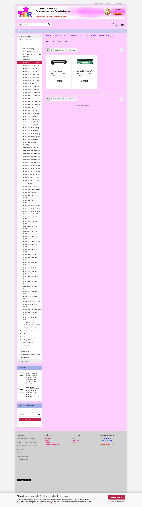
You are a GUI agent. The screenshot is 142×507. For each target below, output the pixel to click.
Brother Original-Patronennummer (30, 331)
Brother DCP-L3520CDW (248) (30, 268)
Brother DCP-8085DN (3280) (31, 150)
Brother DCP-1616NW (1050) (31, 92)
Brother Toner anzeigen (28, 49)
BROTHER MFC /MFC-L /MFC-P (31, 325)
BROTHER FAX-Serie (28, 322)
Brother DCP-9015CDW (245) (31, 165)
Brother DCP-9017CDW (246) (31, 168)
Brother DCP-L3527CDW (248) (30, 283)
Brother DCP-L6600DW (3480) (30, 305)
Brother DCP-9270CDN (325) (31, 180)
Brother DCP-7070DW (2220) (31, 137)
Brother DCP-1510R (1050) (31, 65)
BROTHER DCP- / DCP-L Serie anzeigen (32, 55)
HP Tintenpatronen (25, 346)
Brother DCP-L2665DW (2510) (30, 250)
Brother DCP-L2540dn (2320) (31, 205)
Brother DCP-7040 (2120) (30, 110)
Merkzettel (119, 3)
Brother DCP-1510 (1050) (30, 59)
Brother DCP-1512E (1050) (31, 77)
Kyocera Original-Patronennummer (30, 355)
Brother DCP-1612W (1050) (31, 89)
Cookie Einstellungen (23, 459)
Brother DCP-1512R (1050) (31, 80)
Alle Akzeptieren (116, 497)
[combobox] (60, 50)
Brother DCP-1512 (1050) (30, 71)
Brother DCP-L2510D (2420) (31, 189)
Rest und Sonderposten (25, 361)
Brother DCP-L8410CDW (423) (30, 313)
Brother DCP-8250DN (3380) (31, 162)
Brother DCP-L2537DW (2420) (30, 201)
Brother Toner (24, 46)
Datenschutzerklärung (49, 503)
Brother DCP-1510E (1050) (31, 62)
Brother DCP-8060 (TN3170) (31, 140)
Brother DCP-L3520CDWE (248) (30, 273)
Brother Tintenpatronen (27, 43)
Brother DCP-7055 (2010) (30, 116)
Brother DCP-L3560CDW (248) (30, 297)
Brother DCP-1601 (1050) (30, 83)
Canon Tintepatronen (26, 334)
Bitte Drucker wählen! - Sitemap (26, 438)
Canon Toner (24, 337)
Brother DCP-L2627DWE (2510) (30, 232)
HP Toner (23, 349)
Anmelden (29, 419)
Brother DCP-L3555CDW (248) (30, 292)
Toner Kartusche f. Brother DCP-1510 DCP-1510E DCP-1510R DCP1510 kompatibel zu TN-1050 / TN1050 (58, 73)
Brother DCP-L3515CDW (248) (30, 263)
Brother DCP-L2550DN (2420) (32, 208)
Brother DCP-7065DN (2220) (31, 134)
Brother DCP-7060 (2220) (30, 125)
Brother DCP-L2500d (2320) (31, 186)
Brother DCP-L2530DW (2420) (30, 196)
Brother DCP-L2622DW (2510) (30, 223)
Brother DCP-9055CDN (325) (31, 177)
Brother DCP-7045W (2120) (31, 113)
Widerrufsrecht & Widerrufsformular (27, 446)
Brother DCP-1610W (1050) (31, 86)
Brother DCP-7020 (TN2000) (31, 101)
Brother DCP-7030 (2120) (30, 107)
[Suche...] (49, 24)
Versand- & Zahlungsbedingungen (27, 442)
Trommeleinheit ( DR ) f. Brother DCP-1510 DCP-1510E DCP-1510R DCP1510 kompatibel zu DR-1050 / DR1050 (84, 73)
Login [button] (109, 3)
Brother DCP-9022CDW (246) (31, 174)
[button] (99, 3)
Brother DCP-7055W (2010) (31, 119)
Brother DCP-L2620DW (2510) (30, 218)
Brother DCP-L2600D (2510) (31, 214)
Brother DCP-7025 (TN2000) (31, 104)
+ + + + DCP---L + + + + (29, 183)
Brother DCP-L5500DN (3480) (32, 301)
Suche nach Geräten (25, 36)
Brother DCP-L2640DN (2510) (32, 241)
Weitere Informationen (117, 502)
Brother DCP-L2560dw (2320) (31, 211)
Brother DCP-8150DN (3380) (31, 156)
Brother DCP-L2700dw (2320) (31, 254)
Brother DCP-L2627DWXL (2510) (30, 237)
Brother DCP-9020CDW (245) (31, 171)
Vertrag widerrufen (24, 480)
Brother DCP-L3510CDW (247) (30, 258)
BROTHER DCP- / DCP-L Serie (30, 52)
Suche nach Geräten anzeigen (29, 40)
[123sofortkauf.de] (71, 12)
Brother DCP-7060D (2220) (31, 128)
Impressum (20, 449)
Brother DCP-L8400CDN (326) (32, 309)
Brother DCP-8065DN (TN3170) (29, 144)
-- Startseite (21, 31)
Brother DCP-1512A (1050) (31, 74)
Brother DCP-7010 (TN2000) (31, 95)
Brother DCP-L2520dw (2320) (31, 192)
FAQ (74, 438)
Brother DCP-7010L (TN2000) (31, 98)
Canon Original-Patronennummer (29, 340)
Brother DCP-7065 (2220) (30, 131)
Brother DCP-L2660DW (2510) (30, 245)
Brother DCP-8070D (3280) (31, 147)
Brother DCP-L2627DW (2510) (30, 228)
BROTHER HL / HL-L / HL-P (30, 328)
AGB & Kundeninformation (24, 453)
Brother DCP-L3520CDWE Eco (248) (32, 278)
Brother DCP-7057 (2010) (30, 122)
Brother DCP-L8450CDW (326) (30, 318)
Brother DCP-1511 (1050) (30, 68)
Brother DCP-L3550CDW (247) (30, 287)
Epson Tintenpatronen (26, 343)
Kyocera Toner (24, 351)
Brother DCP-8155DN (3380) (31, 159)
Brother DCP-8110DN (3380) (31, 154)
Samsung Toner (24, 357)
